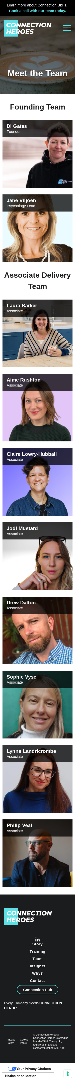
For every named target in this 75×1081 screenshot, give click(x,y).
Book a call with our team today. (37, 11)
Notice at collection (20, 1076)
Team (37, 959)
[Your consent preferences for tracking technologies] (68, 1074)
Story (37, 944)
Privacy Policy (11, 1041)
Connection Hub (37, 990)
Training (37, 951)
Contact (37, 981)
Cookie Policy (24, 1041)
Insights (37, 966)
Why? (37, 973)
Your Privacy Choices (33, 1069)
